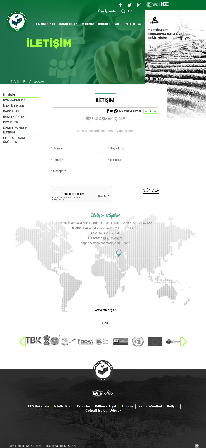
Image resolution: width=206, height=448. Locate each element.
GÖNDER (151, 190)
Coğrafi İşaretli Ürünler (103, 410)
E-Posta (93, 238)
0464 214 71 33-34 (96, 228)
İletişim (172, 406)
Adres (62, 223)
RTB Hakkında (44, 23)
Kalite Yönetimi (150, 406)
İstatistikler (68, 23)
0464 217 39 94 (108, 233)
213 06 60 (132, 228)
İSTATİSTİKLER (13, 106)
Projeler (129, 23)
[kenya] (33, 340)
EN (136, 11)
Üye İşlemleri (108, 11)
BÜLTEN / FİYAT (14, 116)
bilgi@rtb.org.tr (111, 238)
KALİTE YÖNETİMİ (15, 127)
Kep (83, 243)
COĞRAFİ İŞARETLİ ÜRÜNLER (16, 140)
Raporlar (87, 23)
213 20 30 (117, 228)
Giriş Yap (156, 78)
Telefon (77, 228)
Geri (105, 323)
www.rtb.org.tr (105, 310)
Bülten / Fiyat (108, 23)
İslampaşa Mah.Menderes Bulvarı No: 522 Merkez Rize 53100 (110, 223)
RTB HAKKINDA (14, 100)
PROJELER (10, 122)
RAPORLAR (11, 111)
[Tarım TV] (172, 342)
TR (129, 11)
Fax (93, 233)
